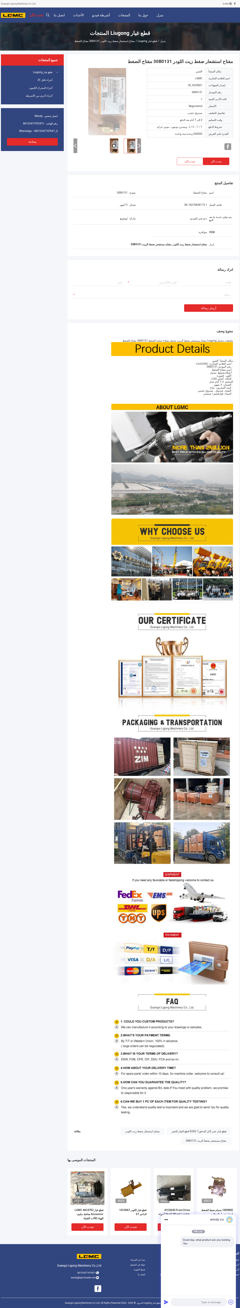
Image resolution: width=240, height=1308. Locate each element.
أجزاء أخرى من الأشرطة (39, 95)
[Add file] (231, 1302)
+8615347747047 (33, 123)
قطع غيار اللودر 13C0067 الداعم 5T (133, 1212)
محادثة (32, 142)
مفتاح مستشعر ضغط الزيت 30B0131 (206, 1140)
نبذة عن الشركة (137, 1260)
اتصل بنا (141, 1274)
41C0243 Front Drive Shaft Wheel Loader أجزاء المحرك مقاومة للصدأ (174, 1214)
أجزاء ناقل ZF (45, 80)
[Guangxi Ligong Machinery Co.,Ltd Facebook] (235, 3)
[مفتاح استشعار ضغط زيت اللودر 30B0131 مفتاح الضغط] (107, 101)
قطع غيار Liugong (147, 41)
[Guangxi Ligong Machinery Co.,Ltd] (13, 14)
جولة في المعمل (137, 1264)
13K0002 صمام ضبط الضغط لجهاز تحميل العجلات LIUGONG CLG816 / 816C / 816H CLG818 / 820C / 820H (217, 1214)
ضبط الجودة (139, 1269)
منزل (163, 41)
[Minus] (166, 1219)
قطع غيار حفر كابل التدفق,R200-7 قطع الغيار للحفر (199, 1131)
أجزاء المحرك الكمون (40, 87)
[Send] (166, 1302)
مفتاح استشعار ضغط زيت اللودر (142, 1131)
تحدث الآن (216, 161)
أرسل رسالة (208, 308)
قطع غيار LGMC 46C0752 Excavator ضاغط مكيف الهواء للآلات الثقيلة (89, 1214)
